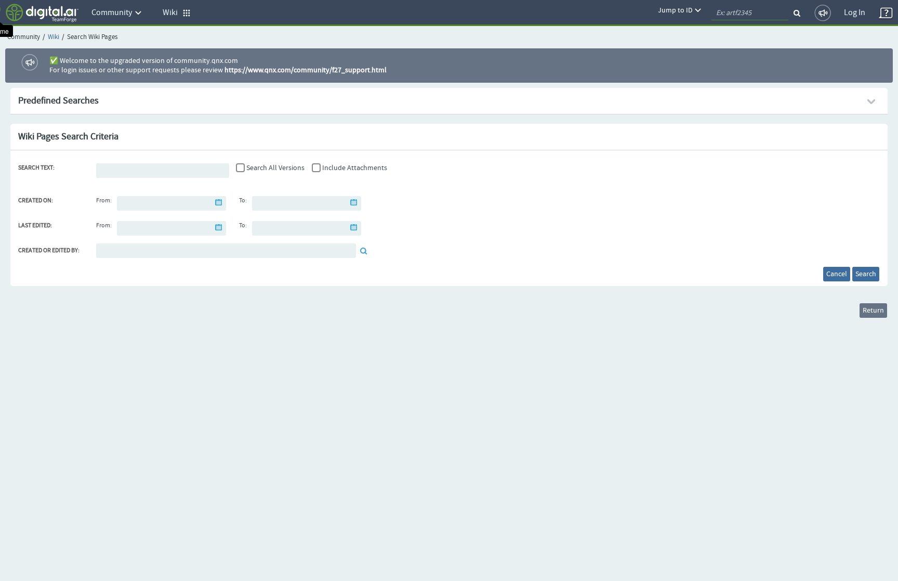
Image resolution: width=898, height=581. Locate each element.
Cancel (836, 274)
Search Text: (36, 168)
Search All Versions (275, 168)
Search (865, 274)
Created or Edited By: (49, 251)
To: (243, 201)
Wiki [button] (172, 12)
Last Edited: (35, 226)
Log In (854, 12)
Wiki (53, 37)
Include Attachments (354, 168)
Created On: (35, 201)
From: (104, 201)
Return (873, 310)
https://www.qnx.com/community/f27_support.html (305, 70)
